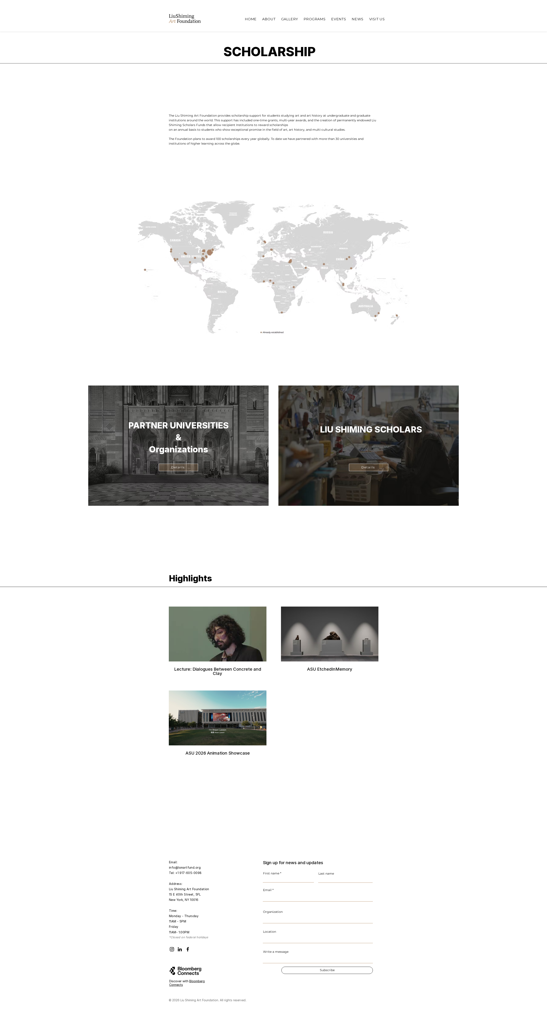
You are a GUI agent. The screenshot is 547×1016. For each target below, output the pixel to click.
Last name (326, 873)
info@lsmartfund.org (185, 867)
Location (269, 931)
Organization (273, 911)
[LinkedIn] (180, 949)
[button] (268, 19)
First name (271, 873)
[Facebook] (188, 949)
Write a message (275, 951)
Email (267, 889)
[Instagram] (172, 949)
